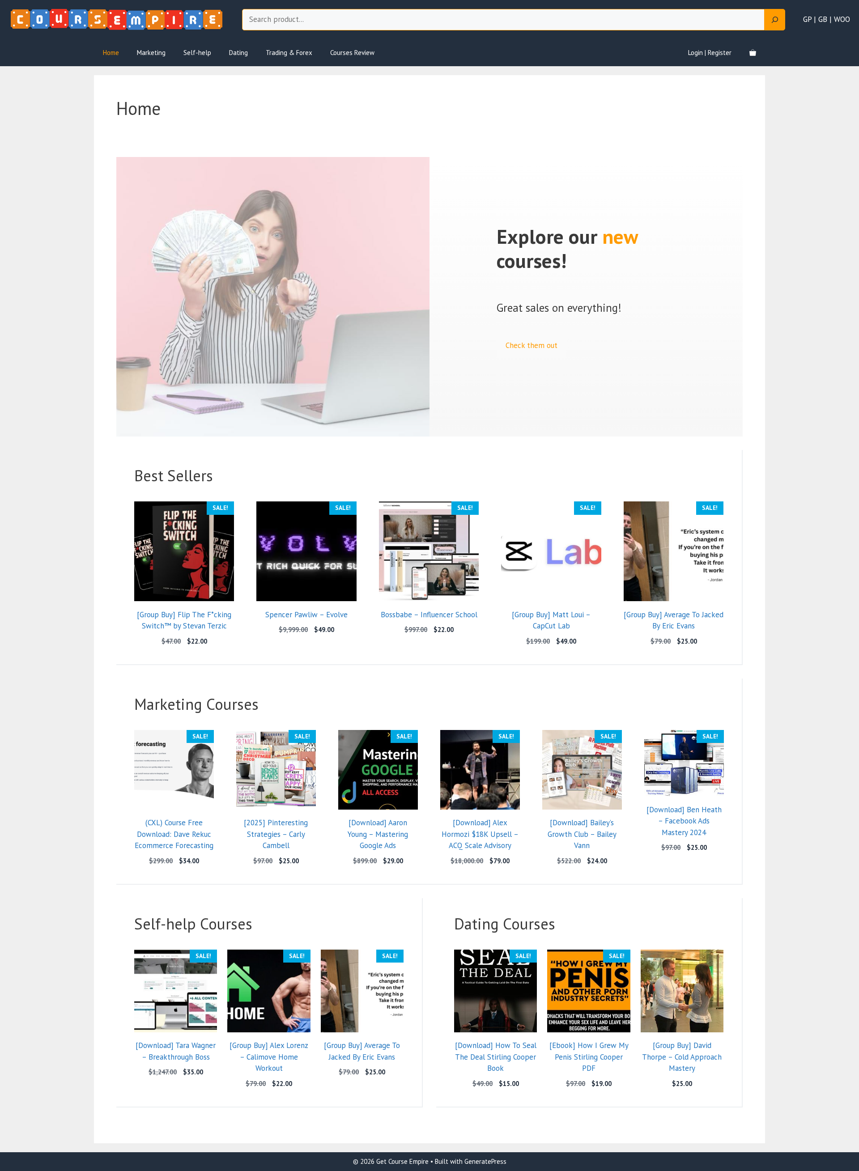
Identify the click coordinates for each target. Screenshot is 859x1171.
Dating (238, 52)
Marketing (151, 52)
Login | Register (709, 52)
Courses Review (352, 52)
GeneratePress (485, 1161)
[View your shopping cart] (752, 52)
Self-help (197, 52)
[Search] (775, 19)
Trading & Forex (289, 52)
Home (111, 52)
